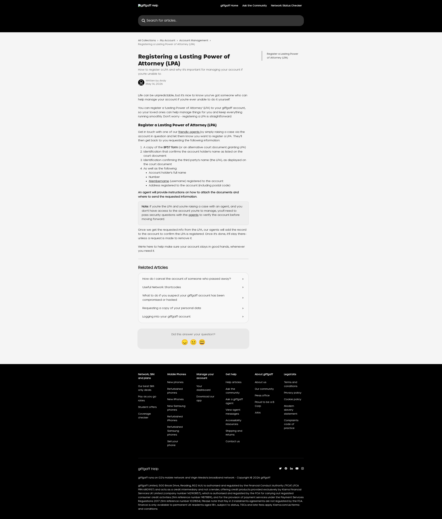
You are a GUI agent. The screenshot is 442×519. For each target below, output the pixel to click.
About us (260, 382)
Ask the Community (254, 5)
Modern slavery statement (290, 409)
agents (194, 215)
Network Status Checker (286, 5)
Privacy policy (292, 392)
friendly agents (189, 132)
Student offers (147, 407)
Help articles (233, 382)
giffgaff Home (229, 5)
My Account (167, 40)
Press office (262, 395)
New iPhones (175, 399)
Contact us (233, 441)
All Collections (147, 40)
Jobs (258, 412)
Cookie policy (292, 399)
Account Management (193, 40)
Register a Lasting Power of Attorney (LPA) (282, 55)
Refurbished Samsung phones (175, 430)
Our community (264, 388)
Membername (159, 181)
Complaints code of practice (291, 424)
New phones (175, 382)
